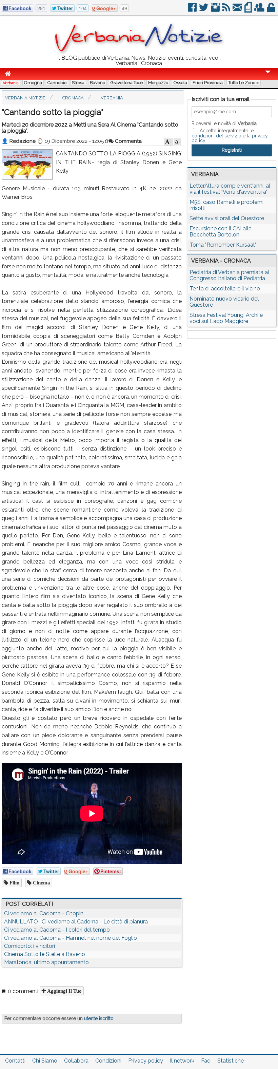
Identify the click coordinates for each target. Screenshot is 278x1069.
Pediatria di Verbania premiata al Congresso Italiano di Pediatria (229, 275)
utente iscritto (99, 1018)
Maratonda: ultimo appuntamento (46, 962)
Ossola (180, 82)
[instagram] (216, 10)
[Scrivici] (238, 10)
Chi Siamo (44, 1060)
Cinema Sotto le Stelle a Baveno (44, 954)
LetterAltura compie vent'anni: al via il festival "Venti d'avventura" (230, 189)
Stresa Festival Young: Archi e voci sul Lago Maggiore (226, 318)
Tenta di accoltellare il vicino (225, 288)
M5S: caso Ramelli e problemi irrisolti (226, 205)
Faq (206, 1060)
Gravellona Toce (127, 82)
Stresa (78, 82)
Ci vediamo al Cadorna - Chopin (43, 913)
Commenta (128, 141)
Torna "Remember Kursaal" (223, 245)
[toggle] (268, 76)
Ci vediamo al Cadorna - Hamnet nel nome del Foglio (70, 938)
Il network (182, 1060)
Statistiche (230, 1060)
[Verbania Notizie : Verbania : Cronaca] (139, 52)
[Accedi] (271, 10)
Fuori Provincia (208, 82)
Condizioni (108, 1060)
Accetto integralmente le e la (230, 135)
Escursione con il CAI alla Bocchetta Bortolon (221, 231)
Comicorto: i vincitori (29, 946)
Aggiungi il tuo (64, 990)
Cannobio (56, 82)
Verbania (11, 82)
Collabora (76, 1060)
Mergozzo (158, 82)
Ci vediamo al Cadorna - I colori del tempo (57, 930)
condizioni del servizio (216, 135)
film (14, 882)
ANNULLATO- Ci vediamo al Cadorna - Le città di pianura (76, 921)
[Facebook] (193, 10)
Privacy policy (145, 1060)
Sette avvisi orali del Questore (227, 218)
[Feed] (226, 10)
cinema (41, 882)
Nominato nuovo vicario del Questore (224, 301)
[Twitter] (204, 10)
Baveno (97, 82)
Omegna (33, 82)
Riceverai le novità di (224, 123)
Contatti (15, 1060)
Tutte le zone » (243, 82)
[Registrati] (259, 10)
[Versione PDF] (248, 10)
